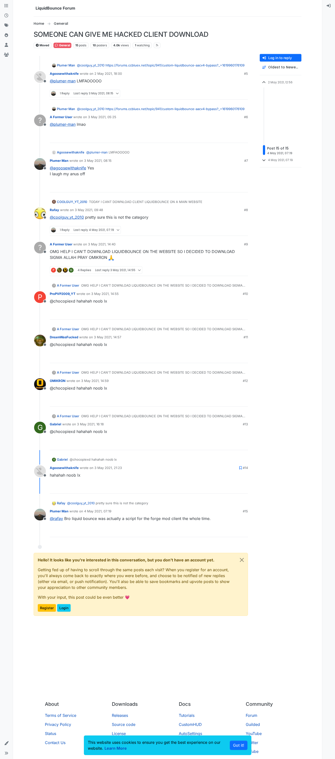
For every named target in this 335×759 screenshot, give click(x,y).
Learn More (115, 748)
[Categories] (6, 6)
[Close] (242, 560)
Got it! (238, 745)
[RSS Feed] (157, 45)
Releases (120, 715)
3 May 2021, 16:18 (90, 424)
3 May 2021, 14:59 (95, 381)
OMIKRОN (57, 381)
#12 (245, 381)
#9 (246, 244)
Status (50, 733)
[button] (6, 743)
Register (47, 608)
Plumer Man (66, 65)
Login (63, 608)
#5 (246, 74)
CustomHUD (190, 724)
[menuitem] (328, 6)
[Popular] (6, 35)
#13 (245, 424)
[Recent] (6, 16)
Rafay (54, 210)
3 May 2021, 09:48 (89, 210)
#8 (246, 210)
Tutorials (186, 715)
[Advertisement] (167, 660)
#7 (246, 161)
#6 (246, 117)
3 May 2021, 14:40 (102, 244)
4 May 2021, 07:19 (97, 511)
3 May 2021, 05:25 (102, 117)
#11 (246, 337)
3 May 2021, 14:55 (105, 294)
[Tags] (6, 25)
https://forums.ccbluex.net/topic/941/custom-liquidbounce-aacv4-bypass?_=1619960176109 (175, 65)
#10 (245, 294)
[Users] (6, 45)
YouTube (254, 733)
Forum (251, 715)
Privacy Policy (58, 724)
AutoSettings (190, 733)
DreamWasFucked (64, 337)
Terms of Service (60, 715)
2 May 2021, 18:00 (108, 74)
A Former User (61, 117)
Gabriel (55, 424)
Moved (44, 45)
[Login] (328, 6)
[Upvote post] (235, 93)
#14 (245, 468)
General (64, 45)
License (119, 733)
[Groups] (6, 55)
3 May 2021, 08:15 (98, 161)
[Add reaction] (226, 93)
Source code (123, 724)
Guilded (253, 724)
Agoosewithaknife (64, 74)
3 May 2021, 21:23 (108, 468)
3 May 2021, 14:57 (107, 337)
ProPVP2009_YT (63, 294)
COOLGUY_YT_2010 (72, 202)
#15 (245, 511)
